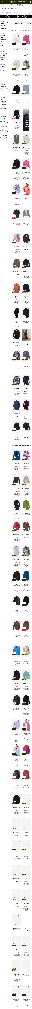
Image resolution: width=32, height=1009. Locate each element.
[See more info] (17, 56)
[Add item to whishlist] (19, 36)
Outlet (5, 4)
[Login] (19, 8)
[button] (19, 23)
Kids (12, 8)
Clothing (19, 21)
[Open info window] (30, 2)
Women (4, 8)
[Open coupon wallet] (15, 8)
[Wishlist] (26, 8)
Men (8, 8)
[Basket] (30, 8)
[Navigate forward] (26, 13)
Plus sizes (25, 21)
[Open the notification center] (23, 8)
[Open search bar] (28, 13)
